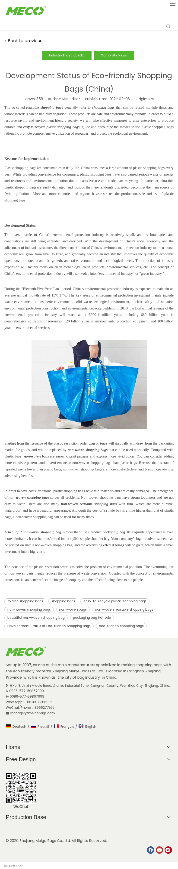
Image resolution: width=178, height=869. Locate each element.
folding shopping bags (25, 601)
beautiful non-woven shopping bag (36, 617)
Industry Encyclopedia (67, 55)
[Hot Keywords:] (168, 26)
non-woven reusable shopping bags (124, 609)
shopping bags (63, 601)
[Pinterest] (168, 850)
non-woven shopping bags (29, 609)
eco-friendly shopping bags (121, 626)
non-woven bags (73, 609)
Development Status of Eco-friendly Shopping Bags (49, 626)
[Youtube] (159, 850)
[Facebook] (150, 850)
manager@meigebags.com (33, 713)
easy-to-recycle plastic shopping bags (114, 601)
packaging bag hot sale (92, 617)
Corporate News (114, 55)
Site (151, 99)
